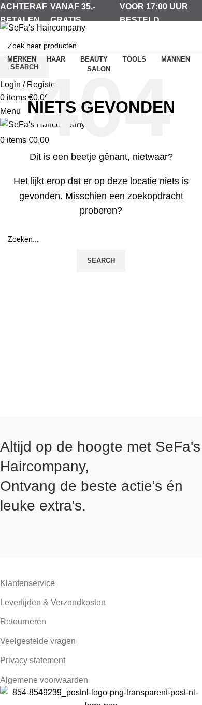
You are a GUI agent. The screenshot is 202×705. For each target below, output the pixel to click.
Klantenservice (27, 583)
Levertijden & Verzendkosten (53, 602)
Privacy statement (32, 660)
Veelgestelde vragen (38, 641)
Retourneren (23, 621)
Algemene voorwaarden (44, 680)
